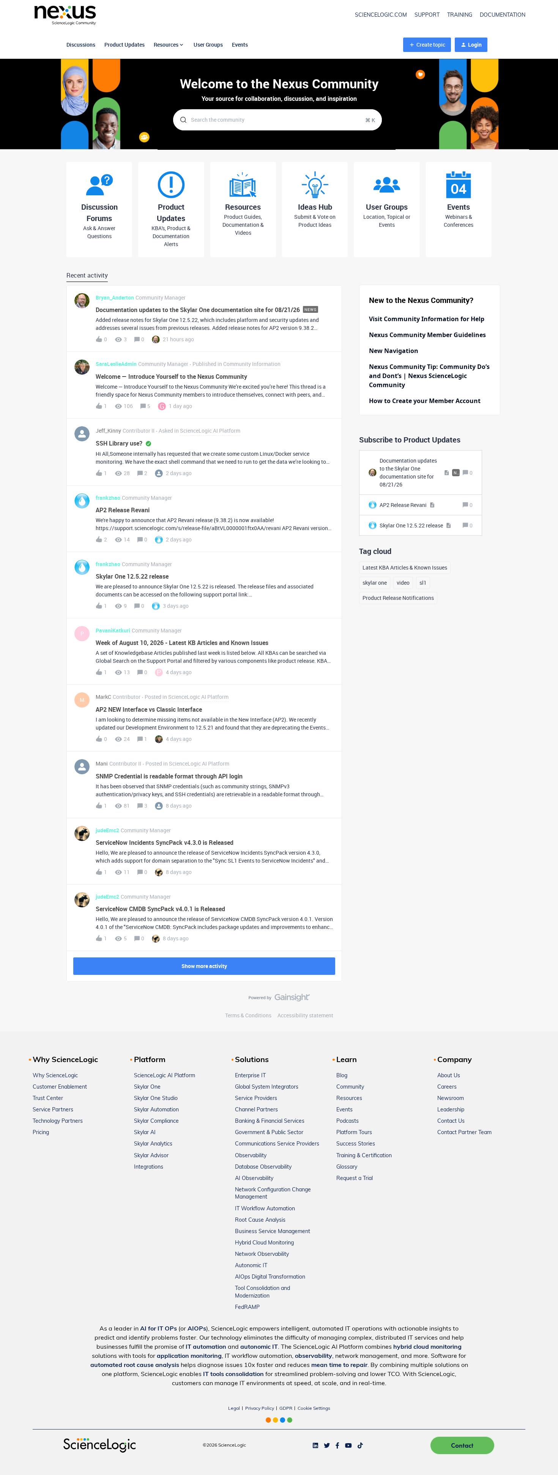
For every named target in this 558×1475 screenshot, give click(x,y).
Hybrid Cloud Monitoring (264, 1243)
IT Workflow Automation (265, 1209)
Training (459, 15)
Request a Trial (354, 1179)
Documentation (502, 15)
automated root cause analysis (134, 1365)
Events (240, 44)
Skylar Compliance (156, 1121)
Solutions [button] (252, 1060)
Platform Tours (354, 1133)
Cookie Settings (314, 1408)
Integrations (148, 1167)
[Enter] (180, 119)
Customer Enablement (60, 1087)
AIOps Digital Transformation (270, 1277)
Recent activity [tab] (87, 275)
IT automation (206, 1347)
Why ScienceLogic (55, 1076)
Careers (447, 1087)
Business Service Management (272, 1232)
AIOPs (197, 1329)
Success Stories (355, 1144)
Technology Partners (58, 1121)
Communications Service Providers (277, 1144)
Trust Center (48, 1099)
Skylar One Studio (156, 1099)
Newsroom (450, 1099)
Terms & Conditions (248, 1015)
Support (427, 15)
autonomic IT (259, 1347)
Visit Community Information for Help (426, 319)
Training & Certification (364, 1156)
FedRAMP (247, 1307)
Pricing (41, 1133)
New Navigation (393, 351)
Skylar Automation (156, 1110)
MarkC (103, 696)
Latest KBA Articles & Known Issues (405, 567)
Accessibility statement (305, 1015)
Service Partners (53, 1110)
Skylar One (147, 1087)
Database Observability (263, 1167)
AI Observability (254, 1179)
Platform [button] (150, 1060)
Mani (102, 763)
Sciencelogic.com (381, 15)
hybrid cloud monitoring (427, 1347)
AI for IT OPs (158, 1329)
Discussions (80, 44)
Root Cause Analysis (260, 1220)
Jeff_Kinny (108, 430)
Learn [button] (346, 1060)
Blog (341, 1076)
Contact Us (451, 1121)
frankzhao (108, 497)
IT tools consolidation (233, 1374)
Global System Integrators (266, 1087)
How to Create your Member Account (425, 401)
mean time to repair (339, 1365)
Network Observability (262, 1254)
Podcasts (347, 1121)
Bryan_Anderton (115, 297)
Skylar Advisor (151, 1156)
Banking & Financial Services (269, 1121)
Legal (234, 1408)
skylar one (375, 582)
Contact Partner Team (464, 1133)
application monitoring (189, 1356)
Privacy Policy (259, 1408)
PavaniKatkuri (113, 630)
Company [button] (454, 1060)
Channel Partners (256, 1110)
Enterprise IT (250, 1076)
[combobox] (277, 119)
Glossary (346, 1167)
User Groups (208, 44)
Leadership (450, 1110)
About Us (448, 1076)
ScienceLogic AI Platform (164, 1076)
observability (313, 1356)
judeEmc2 (107, 830)
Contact (462, 1445)
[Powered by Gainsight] (279, 999)
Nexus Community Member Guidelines (427, 335)
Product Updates (124, 44)
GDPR (285, 1408)
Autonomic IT (251, 1266)
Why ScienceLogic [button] (65, 1060)
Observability (250, 1156)
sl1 (423, 582)
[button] (427, 44)
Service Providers (256, 1099)
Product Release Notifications (398, 597)
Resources (349, 1099)
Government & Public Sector (269, 1133)
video (403, 582)
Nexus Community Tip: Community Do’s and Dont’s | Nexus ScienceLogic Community (429, 375)
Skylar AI (145, 1133)
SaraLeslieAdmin (116, 363)
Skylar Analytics (153, 1144)
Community (350, 1087)
